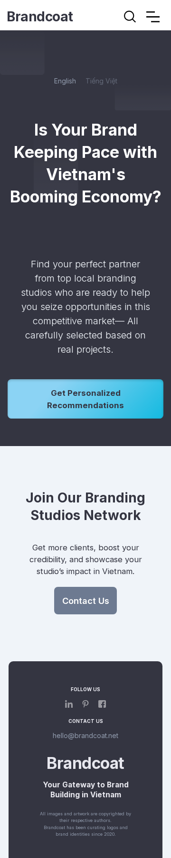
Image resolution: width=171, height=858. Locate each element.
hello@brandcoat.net (85, 735)
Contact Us (85, 600)
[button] (153, 17)
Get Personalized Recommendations (85, 399)
